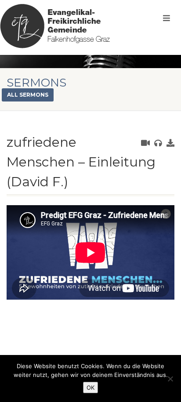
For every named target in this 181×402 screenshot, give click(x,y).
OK (90, 387)
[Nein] (170, 378)
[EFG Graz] (55, 26)
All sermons (27, 94)
